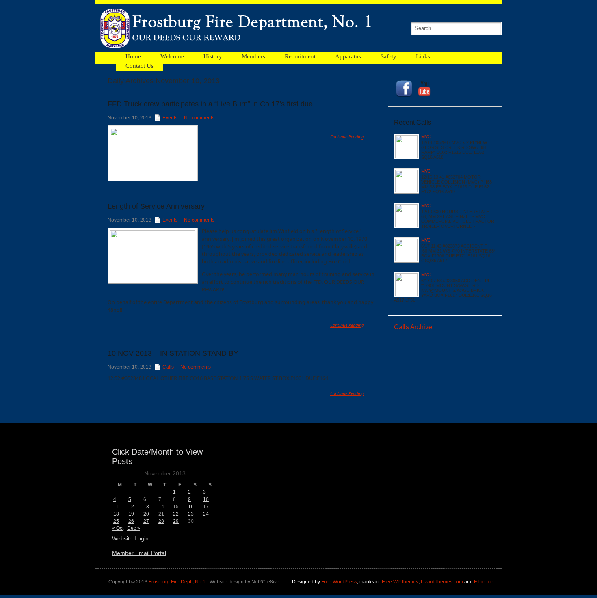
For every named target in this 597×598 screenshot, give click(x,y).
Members (253, 56)
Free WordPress (339, 582)
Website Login (130, 538)
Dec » (133, 528)
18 (116, 514)
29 (176, 521)
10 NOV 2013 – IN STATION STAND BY (173, 353)
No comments (199, 118)
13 (146, 506)
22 (176, 514)
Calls (168, 367)
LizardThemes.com (442, 582)
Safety (388, 56)
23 (191, 514)
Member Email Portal (139, 553)
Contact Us (139, 66)
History (212, 56)
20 (146, 514)
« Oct (117, 528)
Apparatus (348, 56)
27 (146, 521)
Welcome (172, 56)
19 (131, 514)
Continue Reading (347, 137)
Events (169, 118)
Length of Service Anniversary (156, 206)
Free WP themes (400, 582)
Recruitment (300, 56)
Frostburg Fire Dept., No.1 (177, 582)
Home (133, 56)
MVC (426, 136)
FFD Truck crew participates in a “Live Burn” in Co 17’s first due (210, 104)
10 (206, 499)
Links (423, 56)
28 (161, 521)
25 (116, 521)
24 (206, 514)
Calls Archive (413, 327)
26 (131, 521)
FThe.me (483, 582)
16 (191, 506)
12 (131, 506)
